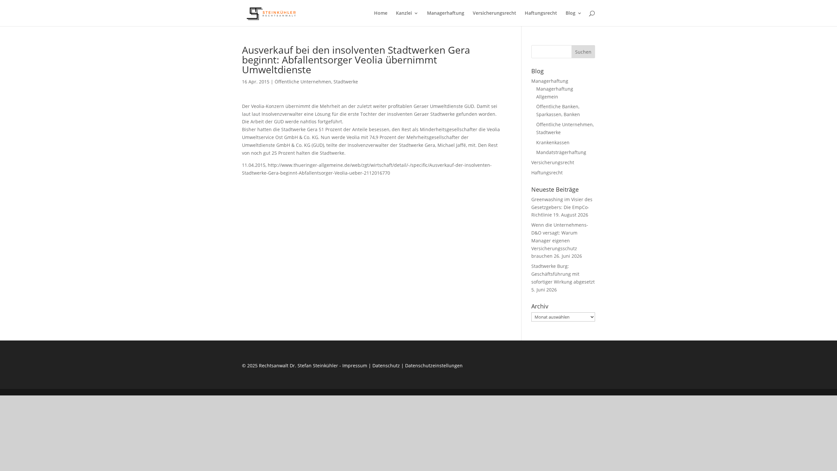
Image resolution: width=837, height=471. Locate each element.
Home (380, 13)
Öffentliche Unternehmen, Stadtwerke (316, 81)
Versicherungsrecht (494, 13)
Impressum (354, 365)
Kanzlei (404, 13)
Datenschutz (386, 365)
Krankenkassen (553, 142)
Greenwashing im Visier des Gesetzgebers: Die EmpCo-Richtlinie (561, 207)
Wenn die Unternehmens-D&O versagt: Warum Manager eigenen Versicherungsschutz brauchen (559, 240)
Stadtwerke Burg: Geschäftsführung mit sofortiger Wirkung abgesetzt (563, 274)
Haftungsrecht (541, 13)
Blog (570, 13)
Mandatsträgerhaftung (561, 152)
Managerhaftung (445, 13)
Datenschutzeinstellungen (434, 365)
